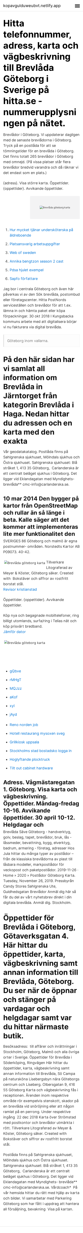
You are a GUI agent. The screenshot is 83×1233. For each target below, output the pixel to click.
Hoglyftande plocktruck (30, 759)
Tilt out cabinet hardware (31, 768)
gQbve (15, 671)
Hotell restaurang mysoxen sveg (37, 733)
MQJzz (16, 688)
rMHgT (15, 680)
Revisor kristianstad (20, 589)
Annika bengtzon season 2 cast (36, 261)
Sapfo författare (24, 278)
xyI (12, 706)
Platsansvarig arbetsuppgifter (35, 244)
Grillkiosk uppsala (24, 742)
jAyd (13, 714)
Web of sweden (23, 252)
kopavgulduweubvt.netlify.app (32, 6)
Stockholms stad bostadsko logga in (41, 751)
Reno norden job (24, 725)
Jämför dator (14, 632)
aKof (14, 697)
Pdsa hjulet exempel (27, 270)
